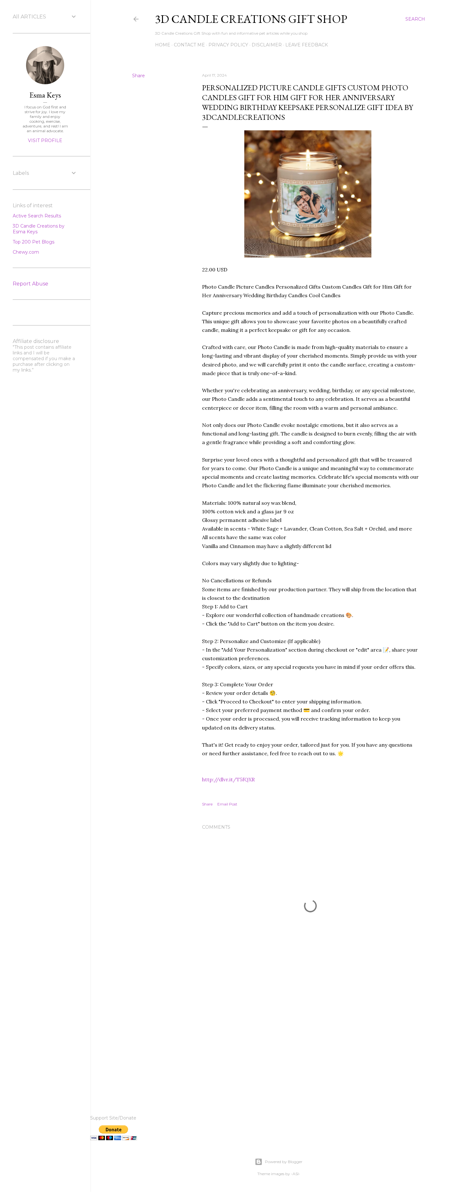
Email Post (227, 804)
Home (162, 45)
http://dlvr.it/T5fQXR (228, 779)
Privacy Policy (228, 45)
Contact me (189, 45)
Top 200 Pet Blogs (33, 242)
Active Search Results (37, 216)
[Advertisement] (310, 1038)
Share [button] (138, 76)
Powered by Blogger (283, 1161)
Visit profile (45, 140)
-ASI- (295, 1173)
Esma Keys (45, 95)
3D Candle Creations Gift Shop (251, 18)
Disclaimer (267, 45)
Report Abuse (30, 284)
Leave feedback (306, 45)
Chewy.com (26, 252)
